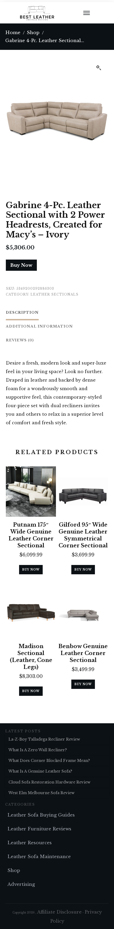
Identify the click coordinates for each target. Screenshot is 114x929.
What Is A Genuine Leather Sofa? (40, 771)
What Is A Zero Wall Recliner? (37, 750)
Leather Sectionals (54, 294)
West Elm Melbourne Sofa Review (41, 792)
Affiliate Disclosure (59, 912)
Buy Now (21, 265)
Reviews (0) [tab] (20, 340)
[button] (99, 68)
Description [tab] (22, 312)
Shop (13, 870)
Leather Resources (29, 843)
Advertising (21, 884)
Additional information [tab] (39, 326)
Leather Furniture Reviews (39, 829)
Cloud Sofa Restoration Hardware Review (49, 782)
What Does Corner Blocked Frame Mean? (49, 760)
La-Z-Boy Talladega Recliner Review (44, 739)
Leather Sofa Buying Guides (41, 815)
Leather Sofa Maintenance (39, 856)
